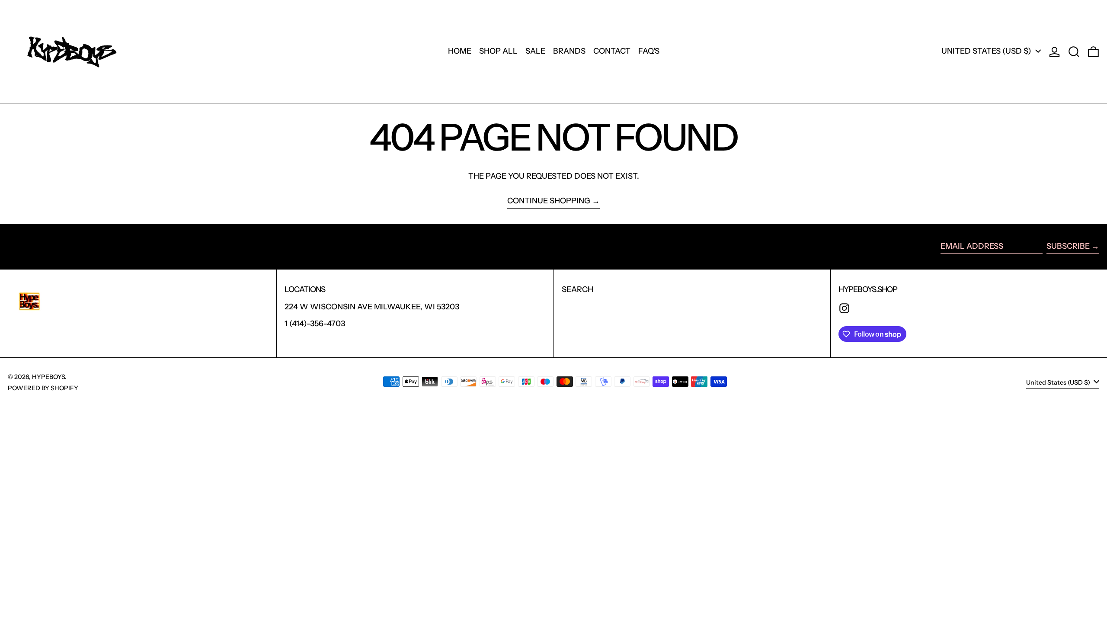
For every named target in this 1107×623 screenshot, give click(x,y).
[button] (1074, 51)
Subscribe (1068, 246)
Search (577, 289)
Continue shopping (548, 201)
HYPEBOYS (48, 377)
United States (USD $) (987, 51)
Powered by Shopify (43, 388)
